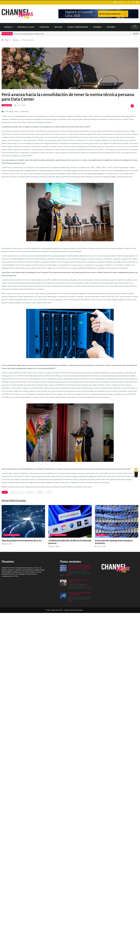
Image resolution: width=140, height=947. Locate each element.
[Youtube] (137, 2)
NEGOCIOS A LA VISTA (25, 27)
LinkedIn (40, 492)
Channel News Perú (17, 492)
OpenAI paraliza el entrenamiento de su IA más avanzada (30, 34)
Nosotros (111, 27)
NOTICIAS (8, 27)
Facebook (30, 492)
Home (7, 40)
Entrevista (15, 40)
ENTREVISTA (44, 27)
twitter (49, 492)
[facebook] (129, 2)
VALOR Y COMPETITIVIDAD (77, 27)
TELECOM (58, 27)
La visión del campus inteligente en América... (116, 540)
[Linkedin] (133, 2)
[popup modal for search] (134, 27)
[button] (135, 34)
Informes (97, 27)
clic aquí (46, 487)
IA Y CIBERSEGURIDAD (11, 535)
